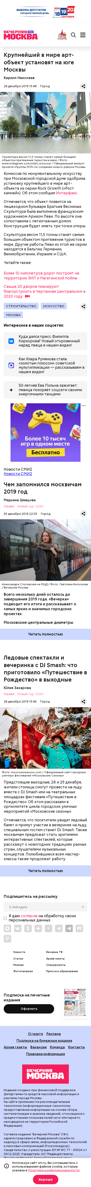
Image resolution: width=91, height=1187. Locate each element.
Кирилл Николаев (19, 78)
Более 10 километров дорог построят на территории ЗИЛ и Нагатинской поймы (41, 276)
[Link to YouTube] (48, 928)
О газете (35, 1034)
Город (45, 86)
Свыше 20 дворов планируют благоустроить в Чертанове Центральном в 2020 (44, 291)
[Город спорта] (62, 35)
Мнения (18, 965)
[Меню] (82, 35)
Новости (19, 952)
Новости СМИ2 (18, 473)
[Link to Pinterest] (7, 938)
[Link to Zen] (38, 928)
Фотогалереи (23, 971)
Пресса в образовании (62, 971)
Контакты (76, 1047)
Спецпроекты (56, 965)
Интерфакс (66, 193)
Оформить (29, 1009)
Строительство (21, 306)
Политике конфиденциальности (54, 1170)
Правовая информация (45, 1054)
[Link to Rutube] (79, 928)
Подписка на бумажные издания (44, 1040)
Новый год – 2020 (30, 506)
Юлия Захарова (17, 688)
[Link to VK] (17, 928)
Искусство (53, 306)
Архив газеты (55, 958)
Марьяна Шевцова (20, 500)
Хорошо (45, 1179)
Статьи (18, 958)
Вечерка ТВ (54, 952)
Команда (57, 1047)
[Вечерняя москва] (45, 1074)
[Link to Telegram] (59, 928)
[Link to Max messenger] (7, 928)
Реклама (53, 1034)
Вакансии (38, 1047)
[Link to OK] (28, 928)
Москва (13, 315)
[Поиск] (73, 35)
